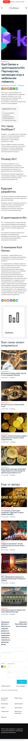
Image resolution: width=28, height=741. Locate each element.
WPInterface (12, 732)
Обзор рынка (18, 707)
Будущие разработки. (9, 116)
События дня (4, 608)
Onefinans (14, 8)
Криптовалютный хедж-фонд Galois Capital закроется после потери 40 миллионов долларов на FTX (13, 471)
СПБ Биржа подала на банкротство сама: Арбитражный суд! (13, 611)
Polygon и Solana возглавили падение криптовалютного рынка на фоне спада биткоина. (14, 437)
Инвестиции (4, 575)
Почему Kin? (6, 115)
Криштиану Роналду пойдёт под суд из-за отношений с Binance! (13, 374)
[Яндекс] (5, 666)
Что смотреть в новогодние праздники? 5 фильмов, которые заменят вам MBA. (12, 512)
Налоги (3, 707)
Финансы (3, 542)
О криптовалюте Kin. (8, 118)
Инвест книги (18, 698)
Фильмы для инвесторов (7, 508)
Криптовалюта (5, 61)
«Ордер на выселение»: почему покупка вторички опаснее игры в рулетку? (12, 545)
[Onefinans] (14, 318)
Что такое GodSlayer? (8, 113)
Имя (8, 666)
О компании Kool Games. (9, 120)
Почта (9, 672)
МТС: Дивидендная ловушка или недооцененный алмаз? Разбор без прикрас (13, 578)
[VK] (2, 666)
